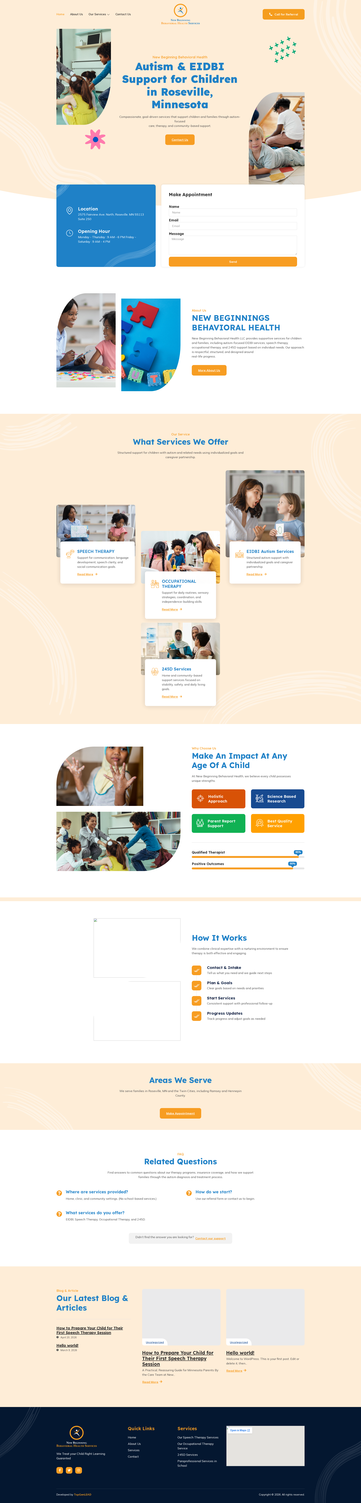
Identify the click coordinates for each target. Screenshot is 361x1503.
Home (60, 14)
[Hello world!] (265, 1317)
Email (173, 220)
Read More (85, 573)
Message (176, 234)
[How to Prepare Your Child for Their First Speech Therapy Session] (181, 1317)
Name (174, 207)
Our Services (97, 14)
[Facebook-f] (59, 1470)
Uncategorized (155, 1342)
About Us (76, 14)
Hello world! (240, 1353)
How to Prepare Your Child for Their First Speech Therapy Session (177, 1358)
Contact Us (123, 14)
